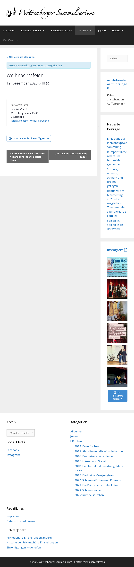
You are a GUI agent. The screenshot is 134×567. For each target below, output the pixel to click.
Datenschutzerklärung (21, 521)
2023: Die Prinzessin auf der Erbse (96, 485)
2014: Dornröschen (87, 446)
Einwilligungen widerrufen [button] (24, 547)
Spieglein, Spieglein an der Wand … (115, 225)
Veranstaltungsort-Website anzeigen (30, 120)
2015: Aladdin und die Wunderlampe (99, 451)
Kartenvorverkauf (31, 30)
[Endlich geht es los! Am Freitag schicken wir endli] (117, 355)
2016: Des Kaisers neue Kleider (94, 456)
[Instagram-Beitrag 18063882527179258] (117, 333)
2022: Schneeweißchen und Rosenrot (98, 480)
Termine (83, 30)
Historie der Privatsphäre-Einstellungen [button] (32, 542)
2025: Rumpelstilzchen (89, 495)
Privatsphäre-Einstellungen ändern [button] (29, 537)
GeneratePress (96, 561)
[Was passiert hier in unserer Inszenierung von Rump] (117, 377)
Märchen (76, 441)
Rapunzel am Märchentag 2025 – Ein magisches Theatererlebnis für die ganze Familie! (116, 203)
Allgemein (76, 431)
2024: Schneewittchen (88, 490)
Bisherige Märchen (61, 30)
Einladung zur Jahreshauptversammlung (117, 143)
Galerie (116, 30)
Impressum (14, 516)
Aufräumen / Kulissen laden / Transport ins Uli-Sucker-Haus (27, 157)
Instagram (115, 250)
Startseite (9, 30)
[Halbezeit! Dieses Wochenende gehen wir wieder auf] (117, 311)
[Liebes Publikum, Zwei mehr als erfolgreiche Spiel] (117, 289)
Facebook (13, 450)
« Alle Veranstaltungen (20, 57)
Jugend (102, 30)
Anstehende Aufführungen (117, 84)
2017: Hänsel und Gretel (90, 461)
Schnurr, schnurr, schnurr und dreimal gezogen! (115, 177)
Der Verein (9, 40)
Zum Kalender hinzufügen (29, 138)
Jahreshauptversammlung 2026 (71, 155)
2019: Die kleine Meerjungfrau (94, 475)
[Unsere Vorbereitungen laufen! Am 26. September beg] (117, 267)
